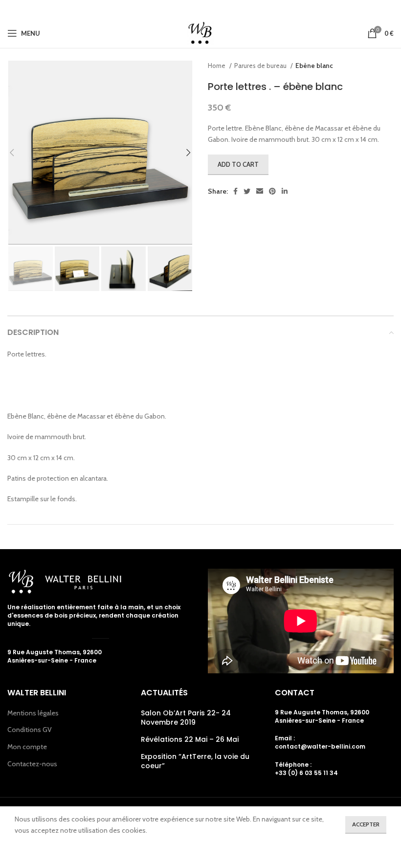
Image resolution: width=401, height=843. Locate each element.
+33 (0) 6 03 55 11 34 (306, 773)
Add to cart (238, 164)
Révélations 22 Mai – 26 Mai (190, 739)
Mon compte (27, 746)
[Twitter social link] (185, 9)
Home (217, 65)
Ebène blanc (314, 65)
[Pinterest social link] (214, 9)
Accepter (365, 824)
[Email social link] (199, 9)
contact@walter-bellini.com (320, 746)
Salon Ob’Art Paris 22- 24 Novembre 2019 (186, 718)
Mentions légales (33, 713)
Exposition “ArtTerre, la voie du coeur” (195, 761)
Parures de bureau (261, 65)
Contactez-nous (32, 763)
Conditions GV (29, 729)
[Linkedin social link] (228, 9)
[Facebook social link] (172, 9)
